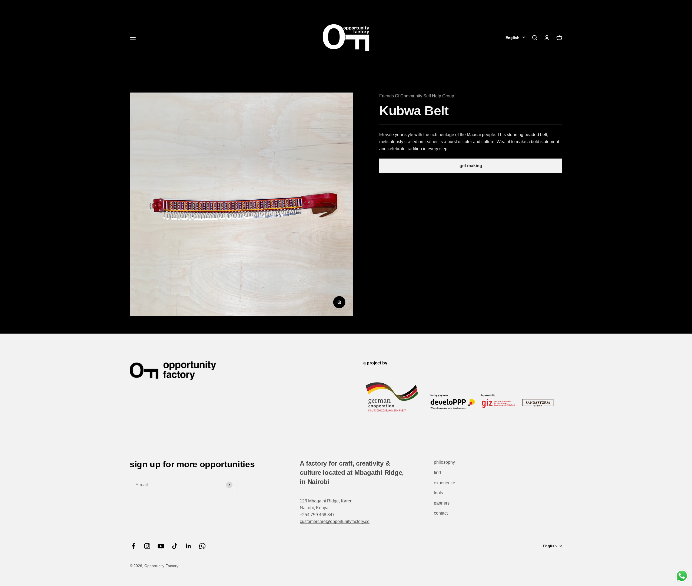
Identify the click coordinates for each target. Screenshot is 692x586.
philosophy (444, 462)
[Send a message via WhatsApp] (681, 575)
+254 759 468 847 (317, 514)
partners (442, 503)
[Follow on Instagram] (147, 546)
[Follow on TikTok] (174, 546)
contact (441, 513)
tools (438, 492)
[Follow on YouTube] (161, 546)
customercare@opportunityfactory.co (335, 521)
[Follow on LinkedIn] (188, 546)
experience (444, 482)
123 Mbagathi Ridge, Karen (326, 501)
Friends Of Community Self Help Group (416, 96)
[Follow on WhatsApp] (202, 546)
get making (471, 165)
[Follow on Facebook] (133, 546)
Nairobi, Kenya (314, 507)
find (437, 472)
